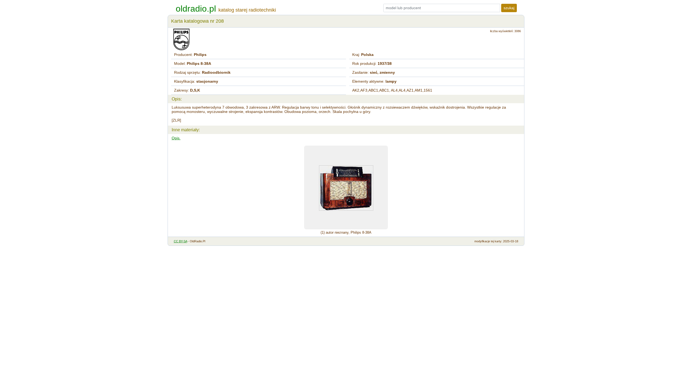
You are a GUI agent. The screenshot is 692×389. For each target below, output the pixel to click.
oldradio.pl (196, 9)
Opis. (176, 138)
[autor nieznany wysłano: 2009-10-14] (346, 187)
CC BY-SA (180, 241)
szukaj (509, 8)
